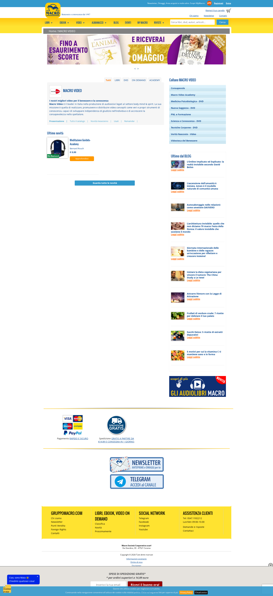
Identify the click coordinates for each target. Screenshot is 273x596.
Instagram (144, 525)
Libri (47, 22)
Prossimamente (103, 531)
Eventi (128, 22)
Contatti (223, 15)
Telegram (144, 518)
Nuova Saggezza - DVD (183, 107)
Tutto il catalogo (77, 121)
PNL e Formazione (181, 114)
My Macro (142, 22)
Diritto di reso (136, 562)
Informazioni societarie (136, 558)
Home (52, 31)
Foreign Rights (58, 529)
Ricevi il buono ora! (145, 584)
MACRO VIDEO (66, 31)
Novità (98, 527)
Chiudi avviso (201, 592)
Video (79, 22)
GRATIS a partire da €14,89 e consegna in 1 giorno (116, 440)
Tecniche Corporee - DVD (184, 127)
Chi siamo (194, 15)
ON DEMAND (139, 80)
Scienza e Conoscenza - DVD (186, 121)
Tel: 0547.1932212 (192, 518)
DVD (126, 80)
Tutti (108, 80)
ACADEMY (154, 80)
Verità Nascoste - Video (183, 134)
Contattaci (188, 530)
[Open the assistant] (7, 589)
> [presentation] (138, 68)
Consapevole (178, 88)
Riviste (158, 22)
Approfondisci (81, 158)
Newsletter (209, 15)
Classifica (100, 523)
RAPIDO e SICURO (79, 438)
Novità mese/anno (99, 121)
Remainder (129, 121)
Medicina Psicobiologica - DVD (187, 101)
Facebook (144, 521)
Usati (116, 121)
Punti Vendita (58, 525)
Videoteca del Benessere (184, 140)
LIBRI (117, 80)
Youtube (143, 529)
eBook (63, 22)
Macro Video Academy (183, 94)
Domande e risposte (193, 526)
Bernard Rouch (77, 148)
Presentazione (56, 121)
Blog (116, 22)
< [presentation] (135, 68)
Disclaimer (136, 565)
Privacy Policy (186, 592)
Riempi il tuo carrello (215, 10)
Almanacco (98, 22)
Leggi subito (177, 169)
